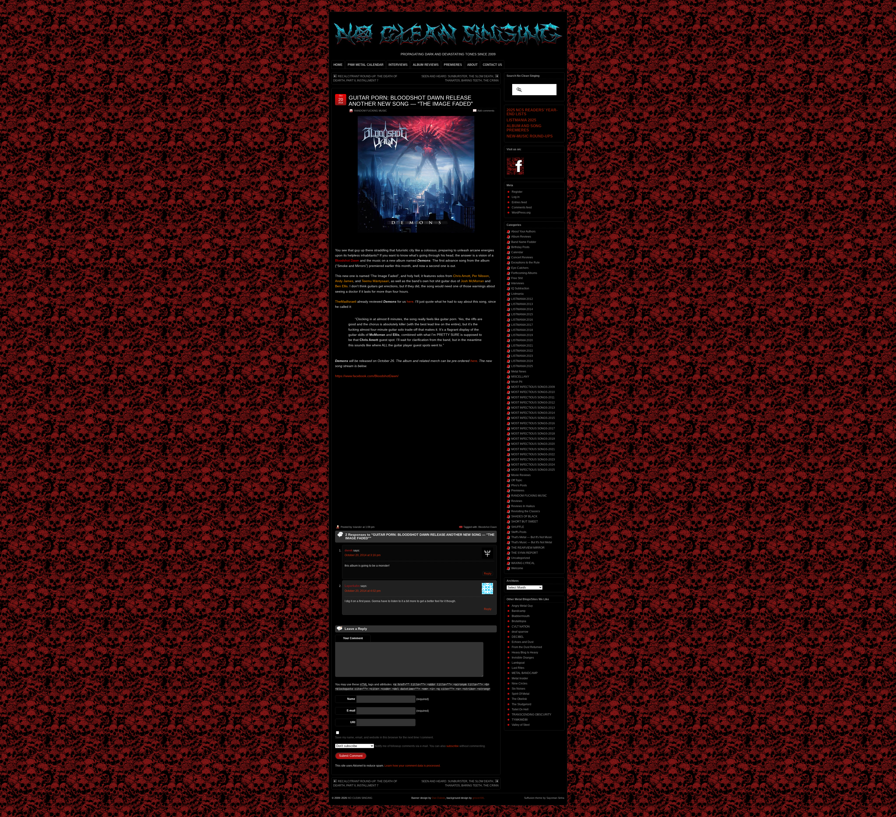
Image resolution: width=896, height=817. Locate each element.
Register (517, 191)
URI (352, 722)
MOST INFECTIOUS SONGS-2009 (533, 387)
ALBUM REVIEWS (426, 65)
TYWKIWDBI (520, 719)
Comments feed (522, 207)
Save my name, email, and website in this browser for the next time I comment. (384, 737)
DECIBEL (518, 636)
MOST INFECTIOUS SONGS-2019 (533, 438)
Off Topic (516, 480)
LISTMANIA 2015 (522, 314)
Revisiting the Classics (525, 511)
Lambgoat (518, 662)
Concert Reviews (522, 257)
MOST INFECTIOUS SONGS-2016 (533, 423)
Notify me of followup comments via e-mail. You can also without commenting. (430, 746)
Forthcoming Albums (524, 273)
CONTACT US (492, 65)
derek (349, 550)
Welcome (517, 568)
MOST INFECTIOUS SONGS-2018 (533, 433)
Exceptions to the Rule (525, 262)
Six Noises (518, 688)
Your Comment (353, 638)
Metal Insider (520, 678)
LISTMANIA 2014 (522, 309)
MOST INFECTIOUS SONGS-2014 (533, 412)
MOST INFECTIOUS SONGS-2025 (533, 469)
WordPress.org (521, 212)
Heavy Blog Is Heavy (525, 652)
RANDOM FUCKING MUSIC (370, 110)
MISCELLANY (520, 376)
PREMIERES (453, 65)
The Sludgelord (521, 704)
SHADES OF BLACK (524, 516)
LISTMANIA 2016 (522, 319)
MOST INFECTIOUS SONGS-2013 (533, 407)
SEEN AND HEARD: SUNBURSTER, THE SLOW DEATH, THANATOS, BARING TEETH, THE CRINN (460, 78)
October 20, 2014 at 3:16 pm (363, 555)
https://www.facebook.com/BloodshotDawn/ (367, 376)
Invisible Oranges (523, 657)
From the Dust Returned (527, 647)
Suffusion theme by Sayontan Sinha (544, 797)
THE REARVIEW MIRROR (528, 547)
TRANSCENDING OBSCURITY (531, 714)
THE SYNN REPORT (524, 552)
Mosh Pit (516, 381)
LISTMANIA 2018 (522, 330)
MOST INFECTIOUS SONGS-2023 (533, 459)
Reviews (516, 501)
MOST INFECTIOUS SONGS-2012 (533, 402)
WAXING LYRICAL (523, 563)
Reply (487, 573)
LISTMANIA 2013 (522, 304)
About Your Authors (523, 231)
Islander (357, 527)
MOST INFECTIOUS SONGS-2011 (533, 397)
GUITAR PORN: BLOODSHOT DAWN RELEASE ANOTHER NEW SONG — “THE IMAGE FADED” (411, 101)
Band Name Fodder (523, 242)
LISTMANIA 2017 (522, 324)
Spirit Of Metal (520, 693)
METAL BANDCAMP (525, 673)
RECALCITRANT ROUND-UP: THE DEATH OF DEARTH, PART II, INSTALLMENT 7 (365, 78)
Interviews (517, 283)
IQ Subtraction (520, 288)
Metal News (518, 371)
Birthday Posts (520, 247)
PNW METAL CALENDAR (365, 65)
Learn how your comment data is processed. (413, 765)
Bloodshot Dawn (487, 527)
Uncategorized (520, 558)
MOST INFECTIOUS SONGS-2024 (533, 464)
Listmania (517, 293)
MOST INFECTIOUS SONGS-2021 (533, 449)
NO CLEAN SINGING (360, 797)
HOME (338, 65)
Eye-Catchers (519, 268)
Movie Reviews (521, 475)
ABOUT (472, 65)
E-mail (351, 710)
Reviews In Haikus (523, 506)
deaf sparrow (520, 631)
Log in (516, 197)
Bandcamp (518, 611)
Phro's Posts (519, 485)
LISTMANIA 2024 (522, 361)
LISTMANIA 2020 (522, 340)
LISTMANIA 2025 (522, 366)
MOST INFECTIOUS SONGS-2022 (533, 454)
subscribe (452, 746)
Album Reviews (521, 236)
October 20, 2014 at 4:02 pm (363, 591)
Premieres (517, 490)
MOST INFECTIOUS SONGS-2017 (533, 428)
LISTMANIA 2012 (522, 299)
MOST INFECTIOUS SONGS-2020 (533, 443)
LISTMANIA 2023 (522, 356)
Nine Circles (519, 683)
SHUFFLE (517, 527)
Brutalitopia (519, 621)
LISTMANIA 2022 (522, 350)
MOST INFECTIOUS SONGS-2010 (533, 392)
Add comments (485, 110)
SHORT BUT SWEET (524, 521)
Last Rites (518, 668)
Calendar (517, 252)
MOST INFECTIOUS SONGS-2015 (533, 418)
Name (351, 699)
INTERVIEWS (398, 65)
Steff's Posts (518, 532)
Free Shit (517, 278)
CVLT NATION (521, 626)
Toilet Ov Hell (520, 709)
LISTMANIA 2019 (522, 335)
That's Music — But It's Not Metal (531, 542)
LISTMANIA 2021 (522, 345)
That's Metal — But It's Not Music (531, 537)
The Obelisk (519, 699)
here (410, 301)
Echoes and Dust (522, 642)
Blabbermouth (521, 616)
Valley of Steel (521, 724)
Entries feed (519, 202)
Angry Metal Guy (522, 605)
